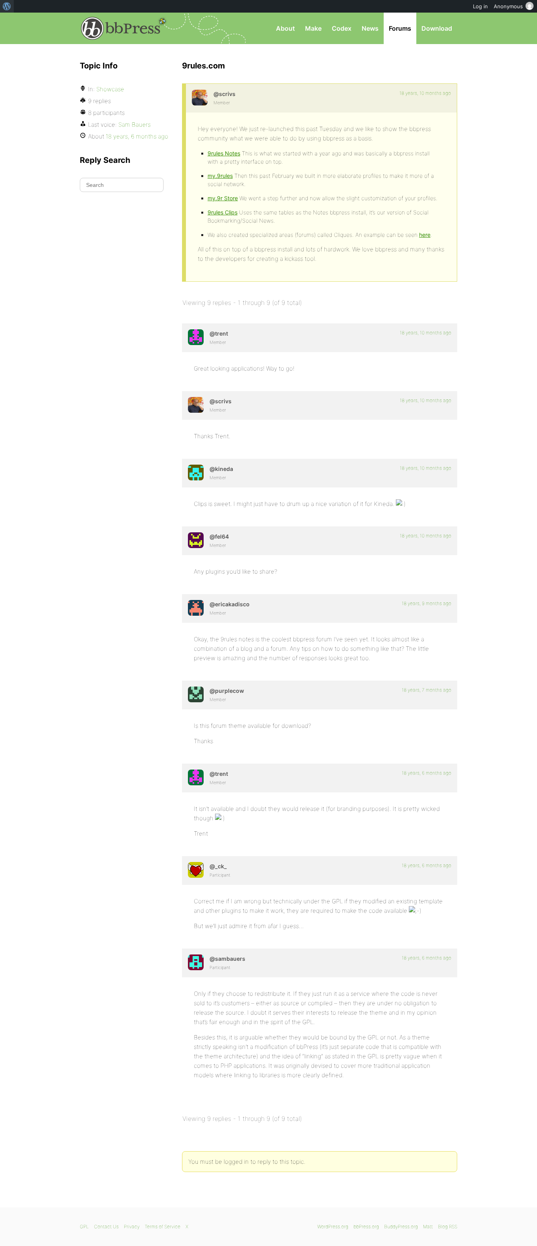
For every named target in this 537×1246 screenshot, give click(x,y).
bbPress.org (121, 28)
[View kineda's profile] (196, 472)
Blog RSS (447, 1226)
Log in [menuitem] (480, 6)
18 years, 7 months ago (426, 690)
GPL (84, 1226)
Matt (428, 1226)
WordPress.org (332, 1226)
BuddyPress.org (401, 1226)
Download (436, 28)
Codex (341, 28)
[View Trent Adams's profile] (196, 337)
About (285, 28)
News (370, 28)
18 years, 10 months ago (425, 93)
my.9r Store (223, 198)
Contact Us (106, 1226)
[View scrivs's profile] (200, 97)
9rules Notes (224, 153)
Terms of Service (162, 1226)
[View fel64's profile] (196, 540)
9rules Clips (222, 212)
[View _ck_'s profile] (196, 870)
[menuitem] (7, 6)
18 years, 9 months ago (426, 603)
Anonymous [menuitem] (508, 6)
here (424, 234)
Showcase (110, 89)
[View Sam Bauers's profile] (196, 962)
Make (313, 28)
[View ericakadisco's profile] (196, 608)
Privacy (132, 1226)
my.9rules (220, 175)
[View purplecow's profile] (196, 694)
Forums (400, 28)
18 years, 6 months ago (426, 773)
